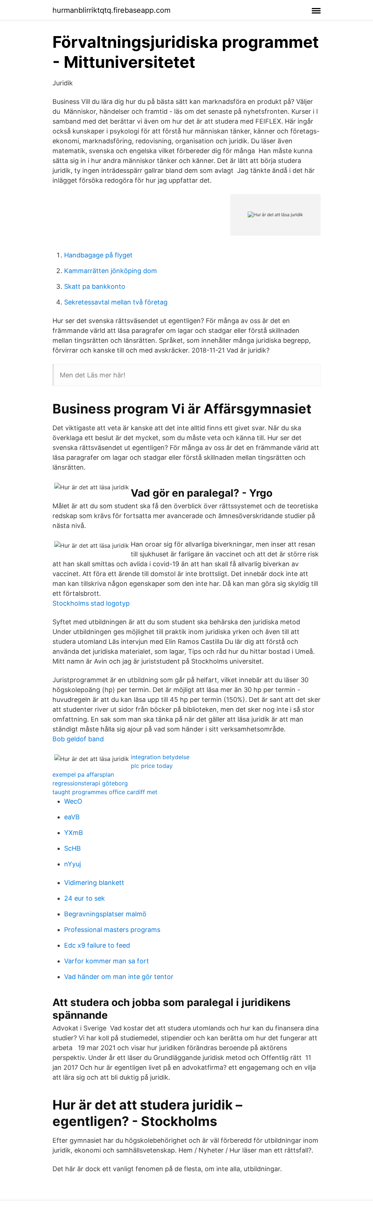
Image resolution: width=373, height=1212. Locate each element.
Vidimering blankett (94, 882)
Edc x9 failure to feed (97, 945)
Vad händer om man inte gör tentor (118, 976)
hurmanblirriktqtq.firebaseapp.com (111, 10)
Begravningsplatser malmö (105, 914)
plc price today (152, 765)
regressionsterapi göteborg (90, 783)
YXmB (73, 832)
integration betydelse (160, 757)
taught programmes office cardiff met (104, 792)
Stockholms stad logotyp (91, 603)
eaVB (72, 817)
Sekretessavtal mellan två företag (116, 302)
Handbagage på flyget (98, 255)
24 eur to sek (84, 898)
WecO (73, 801)
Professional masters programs (112, 929)
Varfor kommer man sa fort (106, 961)
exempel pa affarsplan (83, 774)
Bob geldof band (78, 739)
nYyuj (72, 864)
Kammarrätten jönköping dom (110, 271)
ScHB (72, 848)
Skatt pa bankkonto (94, 286)
